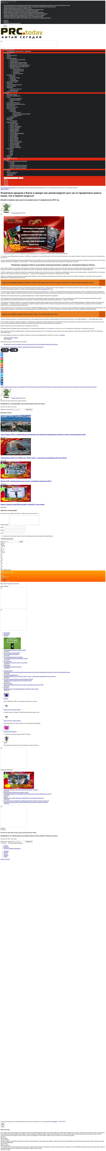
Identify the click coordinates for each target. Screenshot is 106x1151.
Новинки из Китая (15, 77)
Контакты (6, 21)
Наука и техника (11, 108)
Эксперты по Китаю (12, 91)
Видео (11, 151)
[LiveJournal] (53, 381)
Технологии (13, 111)
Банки (8, 54)
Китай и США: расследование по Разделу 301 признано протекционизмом (23, 12)
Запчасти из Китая (18, 73)
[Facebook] (53, 354)
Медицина (13, 109)
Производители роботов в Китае (18, 63)
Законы (9, 56)
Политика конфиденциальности (12, 23)
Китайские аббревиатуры (13, 95)
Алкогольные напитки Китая (17, 59)
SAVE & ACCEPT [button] (5, 1149)
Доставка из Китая (12, 55)
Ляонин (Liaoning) (15, 143)
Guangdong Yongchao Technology (18, 165)
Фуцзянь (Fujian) (14, 129)
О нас (8, 171)
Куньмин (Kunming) (15, 100)
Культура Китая (11, 105)
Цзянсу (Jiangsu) (14, 139)
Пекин (11, 101)
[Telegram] (53, 376)
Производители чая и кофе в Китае (19, 66)
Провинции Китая (12, 122)
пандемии (44, 289)
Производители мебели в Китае (18, 62)
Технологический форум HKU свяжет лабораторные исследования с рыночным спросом (27, 17)
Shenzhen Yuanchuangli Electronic (18, 166)
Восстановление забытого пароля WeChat (15, 650)
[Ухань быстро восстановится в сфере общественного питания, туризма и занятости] (26, 800)
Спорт (11, 150)
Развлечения (10, 148)
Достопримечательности (13, 102)
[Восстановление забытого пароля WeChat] (12, 648)
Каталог (7, 159)
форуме (63, 335)
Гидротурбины (14, 61)
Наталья (6, 698)
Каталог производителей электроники (17, 161)
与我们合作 (10, 175)
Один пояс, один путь (16, 88)
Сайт (2, 533)
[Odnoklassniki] (53, 364)
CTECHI (12, 164)
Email (2, 530)
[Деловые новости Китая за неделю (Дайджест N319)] (18, 679)
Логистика (9, 83)
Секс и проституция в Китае (11, 654)
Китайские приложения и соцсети (16, 104)
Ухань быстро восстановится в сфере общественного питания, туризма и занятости (26, 802)
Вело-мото (13, 76)
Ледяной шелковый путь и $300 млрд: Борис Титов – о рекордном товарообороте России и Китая (29, 6)
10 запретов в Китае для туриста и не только (15, 662)
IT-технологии (17, 112)
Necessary (5, 1138)
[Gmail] (53, 366)
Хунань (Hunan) (14, 137)
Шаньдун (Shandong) (15, 147)
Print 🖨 (5, 350)
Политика (9, 119)
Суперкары (13, 79)
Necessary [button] (3, 1136)
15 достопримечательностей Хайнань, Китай (16, 658)
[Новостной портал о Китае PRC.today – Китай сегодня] (22, 39)
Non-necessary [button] (4, 1144)
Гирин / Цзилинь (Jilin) (16, 141)
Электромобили (14, 80)
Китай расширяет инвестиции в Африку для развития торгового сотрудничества (22, 347)
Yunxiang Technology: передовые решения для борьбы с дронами (21, 789)
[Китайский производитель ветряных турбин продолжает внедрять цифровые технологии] (16, 792)
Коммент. (6, 635)
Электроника (13, 116)
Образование (10, 118)
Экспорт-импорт (11, 86)
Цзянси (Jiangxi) (14, 140)
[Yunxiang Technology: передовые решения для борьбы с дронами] (19, 788)
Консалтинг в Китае (12, 81)
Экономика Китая (77, 387)
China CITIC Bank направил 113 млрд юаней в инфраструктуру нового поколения (25, 13)
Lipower (12, 162)
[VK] (53, 369)
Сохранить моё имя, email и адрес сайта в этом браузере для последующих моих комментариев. (27, 536)
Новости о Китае (51, 387)
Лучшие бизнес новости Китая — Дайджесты (19, 51)
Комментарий (5, 524)
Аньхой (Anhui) (14, 123)
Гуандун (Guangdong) (15, 126)
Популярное (7, 632)
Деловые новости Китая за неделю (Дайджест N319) (18, 8)
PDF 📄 (13, 350)
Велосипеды (16, 72)
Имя (2, 527)
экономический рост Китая (89, 387)
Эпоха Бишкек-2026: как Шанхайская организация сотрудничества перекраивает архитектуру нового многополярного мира (37, 5)
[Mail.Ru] (53, 378)
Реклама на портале (12, 172)
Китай (10, 387)
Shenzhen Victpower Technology (18, 168)
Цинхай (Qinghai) (14, 144)
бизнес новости (5, 387)
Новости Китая (9, 49)
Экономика (10, 87)
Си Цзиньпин (13, 120)
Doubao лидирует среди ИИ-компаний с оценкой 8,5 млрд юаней (21, 11)
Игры (11, 152)
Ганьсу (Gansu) (14, 125)
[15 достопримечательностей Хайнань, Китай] (13, 657)
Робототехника (17, 115)
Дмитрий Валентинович (10, 731)
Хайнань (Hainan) (14, 130)
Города (8, 97)
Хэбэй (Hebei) (13, 132)
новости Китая (43, 387)
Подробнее (54, 1121)
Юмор (11, 154)
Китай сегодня (17, 387)
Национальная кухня (12, 107)
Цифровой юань (14, 90)
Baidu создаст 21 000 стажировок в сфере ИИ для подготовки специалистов (24, 798)
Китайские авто (11, 75)
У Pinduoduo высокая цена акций (12, 666)
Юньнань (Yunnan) (15, 145)
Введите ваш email (6, 409)
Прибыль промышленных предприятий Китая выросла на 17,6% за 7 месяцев (24, 15)
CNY (10, 583)
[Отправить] (53, 383)
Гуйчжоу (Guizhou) (15, 127)
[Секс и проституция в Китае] (12, 653)
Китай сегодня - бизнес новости (12, 709)
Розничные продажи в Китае (64, 387)
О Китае (6, 93)
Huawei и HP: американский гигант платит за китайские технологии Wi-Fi (23, 9)
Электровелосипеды (18, 70)
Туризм (9, 157)
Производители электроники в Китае (20, 65)
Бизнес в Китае (9, 52)
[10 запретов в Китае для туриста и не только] (7, 661)
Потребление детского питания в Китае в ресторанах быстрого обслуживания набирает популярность (31, 344)
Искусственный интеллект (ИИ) (21, 113)
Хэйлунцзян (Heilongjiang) (17, 133)
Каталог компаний (12, 58)
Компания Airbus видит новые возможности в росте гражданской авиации (23, 16)
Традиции (9, 155)
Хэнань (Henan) (14, 134)
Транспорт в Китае (15, 68)
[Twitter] (53, 356)
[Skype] (53, 373)
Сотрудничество (11, 173)
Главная (6, 20)
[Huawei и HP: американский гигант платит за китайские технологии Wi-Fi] (16, 478)
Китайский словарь (12, 94)
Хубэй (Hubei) (13, 136)
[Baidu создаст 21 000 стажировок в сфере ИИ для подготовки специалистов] (6, 796)
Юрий (5, 742)
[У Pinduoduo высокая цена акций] (7, 665)
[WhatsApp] (53, 361)
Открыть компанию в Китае (14, 84)
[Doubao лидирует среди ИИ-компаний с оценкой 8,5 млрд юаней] (16, 501)
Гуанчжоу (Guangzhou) (16, 98)
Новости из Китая (25, 387)
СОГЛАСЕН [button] (62, 1121)
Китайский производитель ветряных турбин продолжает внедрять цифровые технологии (27, 794)
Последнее (6, 634)
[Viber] (53, 371)
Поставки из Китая (10, 158)
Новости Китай (35, 387)
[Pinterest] (53, 359)
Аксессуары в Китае (18, 69)
